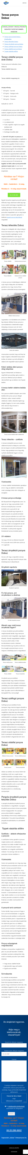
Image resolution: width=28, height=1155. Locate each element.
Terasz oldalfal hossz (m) (8, 69)
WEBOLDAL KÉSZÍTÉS (14, 1147)
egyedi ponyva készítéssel (14, 217)
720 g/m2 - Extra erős (9, 96)
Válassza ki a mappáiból (14, 1101)
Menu (25, 3)
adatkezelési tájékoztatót (16, 1106)
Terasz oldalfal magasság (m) (10, 78)
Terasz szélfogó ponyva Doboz (13, 46)
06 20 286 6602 (14, 195)
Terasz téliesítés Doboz (11, 41)
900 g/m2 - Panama (9, 99)
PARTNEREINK (14, 1151)
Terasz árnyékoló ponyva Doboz (13, 44)
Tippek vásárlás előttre (11, 51)
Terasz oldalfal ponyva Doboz (13, 49)
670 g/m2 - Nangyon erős (10, 93)
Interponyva (6, 3)
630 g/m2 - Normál (9, 91)
